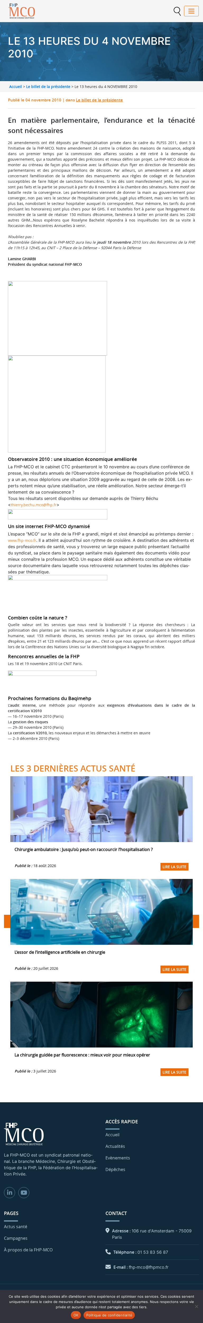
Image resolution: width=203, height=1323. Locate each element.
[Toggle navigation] (191, 11)
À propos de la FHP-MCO (28, 1250)
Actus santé (15, 1226)
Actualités (115, 1146)
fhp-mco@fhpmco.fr (149, 1267)
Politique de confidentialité (109, 1315)
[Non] (196, 1306)
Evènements (117, 1158)
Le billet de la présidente (48, 86)
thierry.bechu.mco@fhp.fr (34, 504)
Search (177, 11)
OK (76, 1315)
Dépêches (115, 1169)
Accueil (15, 86)
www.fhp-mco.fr (22, 540)
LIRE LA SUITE (174, 866)
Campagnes (15, 1238)
